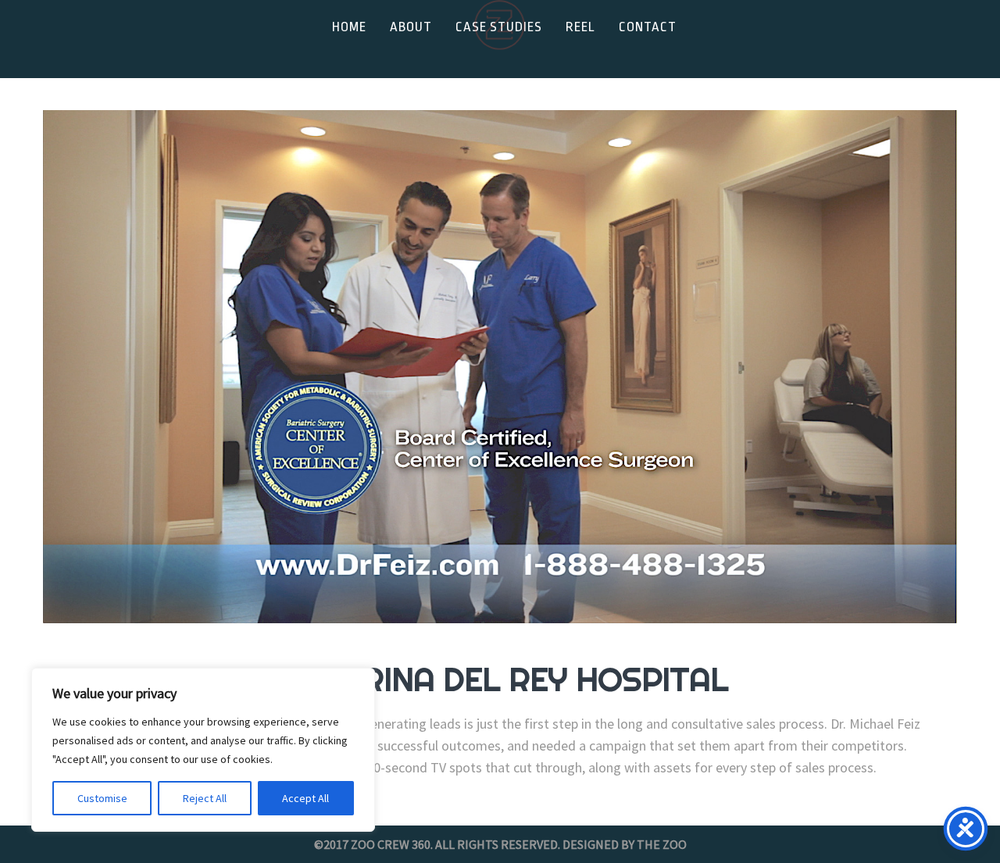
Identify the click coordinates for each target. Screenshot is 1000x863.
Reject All (205, 798)
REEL (580, 27)
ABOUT (411, 27)
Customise (102, 798)
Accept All (305, 798)
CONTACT (648, 27)
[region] (203, 750)
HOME (349, 27)
